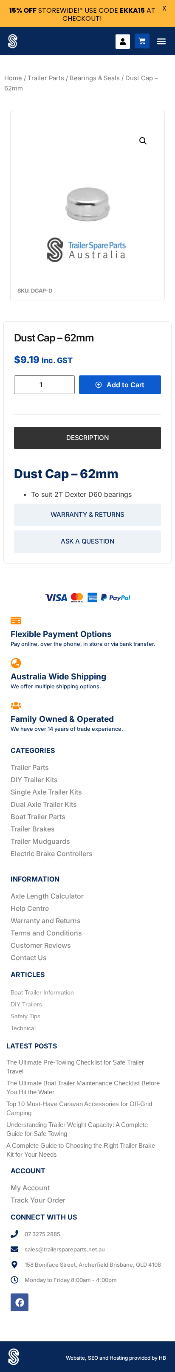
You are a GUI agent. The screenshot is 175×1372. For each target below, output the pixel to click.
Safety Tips (25, 1016)
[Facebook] (19, 1302)
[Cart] (142, 41)
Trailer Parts (46, 78)
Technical (23, 1028)
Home (13, 78)
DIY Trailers (26, 1004)
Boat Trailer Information (42, 992)
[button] (161, 41)
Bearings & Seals (95, 78)
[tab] (87, 438)
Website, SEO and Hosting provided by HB (116, 1358)
